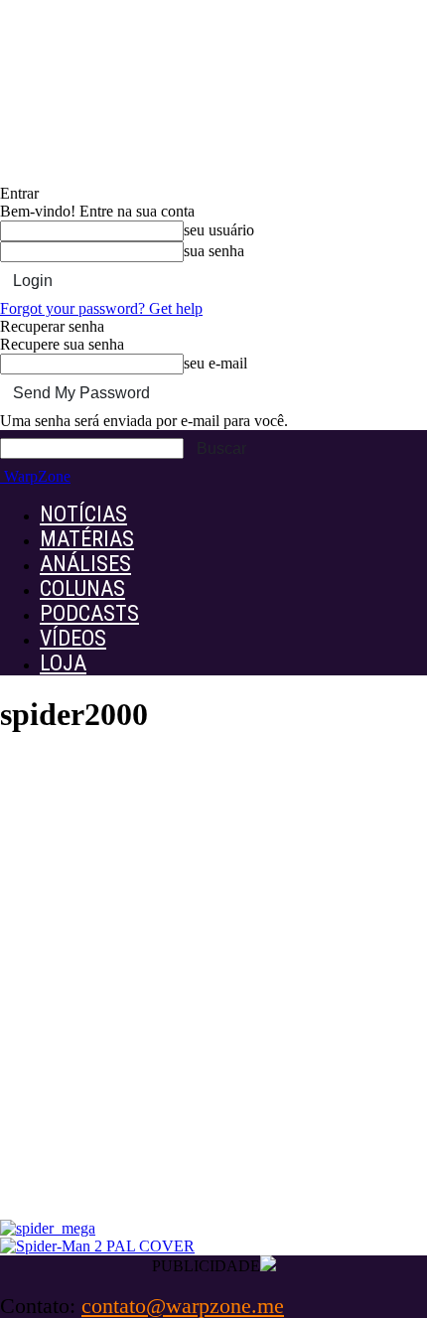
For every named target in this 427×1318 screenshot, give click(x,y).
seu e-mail (215, 363)
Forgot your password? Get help (101, 308)
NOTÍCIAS (83, 514)
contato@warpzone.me (182, 1305)
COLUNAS (82, 588)
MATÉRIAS (87, 538)
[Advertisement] (213, 996)
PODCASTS (89, 613)
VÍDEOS (73, 638)
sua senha (214, 250)
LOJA (63, 663)
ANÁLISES (85, 563)
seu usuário (219, 229)
